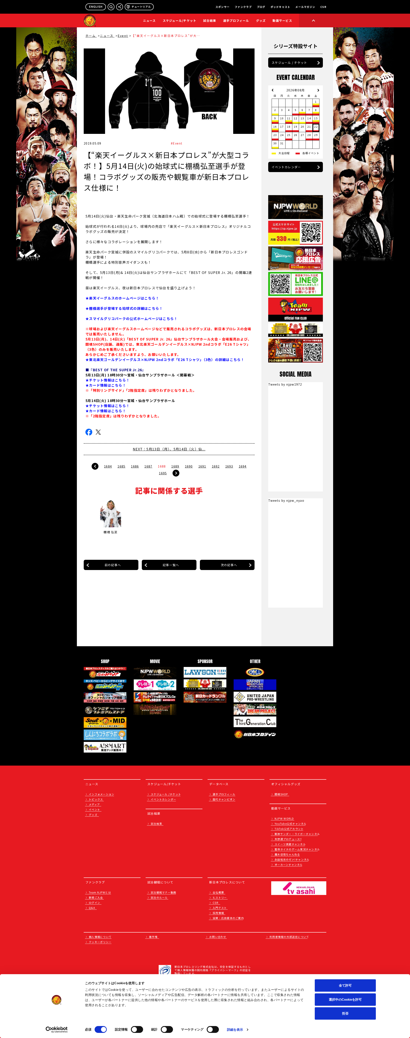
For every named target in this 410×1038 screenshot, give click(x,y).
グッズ (93, 814)
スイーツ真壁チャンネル (290, 844)
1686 (135, 466)
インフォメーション (101, 794)
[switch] (137, 1029)
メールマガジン (305, 7)
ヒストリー (220, 897)
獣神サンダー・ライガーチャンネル (297, 834)
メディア (94, 804)
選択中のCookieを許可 (345, 999)
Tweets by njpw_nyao (286, 500)
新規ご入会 (96, 897)
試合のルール (159, 897)
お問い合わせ (217, 937)
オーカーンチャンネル (289, 864)
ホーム (91, 36)
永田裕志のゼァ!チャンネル (292, 859)
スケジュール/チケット (179, 20)
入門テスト (220, 907)
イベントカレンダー (286, 167)
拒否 (345, 1013)
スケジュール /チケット (166, 794)
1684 (108, 466)
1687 (148, 466)
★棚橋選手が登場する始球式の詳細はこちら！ (124, 308)
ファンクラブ (243, 7)
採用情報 (218, 913)
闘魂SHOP (281, 794)
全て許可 (345, 985)
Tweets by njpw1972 (285, 384)
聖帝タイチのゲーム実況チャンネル (297, 849)
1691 (202, 466)
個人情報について (100, 937)
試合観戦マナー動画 (163, 892)
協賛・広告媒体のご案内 (228, 918)
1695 (163, 473)
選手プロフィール (236, 20)
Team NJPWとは (100, 892)
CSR (323, 7)
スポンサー (222, 7)
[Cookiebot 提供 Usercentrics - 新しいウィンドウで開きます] (56, 1029)
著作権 (153, 937)
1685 (121, 466)
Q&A (92, 907)
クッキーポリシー (100, 942)
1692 (216, 466)
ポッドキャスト (280, 7)
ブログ (261, 7)
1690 (189, 466)
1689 (175, 466)
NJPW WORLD (284, 818)
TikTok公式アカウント (289, 828)
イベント (94, 809)
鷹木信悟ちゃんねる (287, 854)
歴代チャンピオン (224, 799)
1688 (162, 466)
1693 (229, 466)
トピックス (96, 799)
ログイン (94, 902)
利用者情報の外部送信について (289, 937)
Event (123, 36)
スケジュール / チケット (289, 62)
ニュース (149, 20)
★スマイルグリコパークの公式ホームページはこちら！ (131, 318)
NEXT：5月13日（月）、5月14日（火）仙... (169, 449)
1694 (243, 466)
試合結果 (209, 20)
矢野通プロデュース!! (288, 839)
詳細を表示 (235, 1029)
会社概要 (218, 892)
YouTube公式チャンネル (291, 823)
